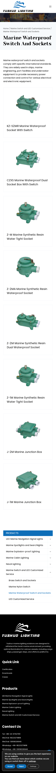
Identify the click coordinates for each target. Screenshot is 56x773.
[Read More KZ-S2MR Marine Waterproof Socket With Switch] (28, 104)
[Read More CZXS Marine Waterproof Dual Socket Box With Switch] (28, 158)
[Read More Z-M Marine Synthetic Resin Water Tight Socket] (28, 212)
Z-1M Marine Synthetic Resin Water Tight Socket (26, 400)
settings (32, 761)
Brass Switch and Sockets (22, 580)
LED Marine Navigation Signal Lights (24, 539)
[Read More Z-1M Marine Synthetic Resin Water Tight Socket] (28, 375)
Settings (33, 766)
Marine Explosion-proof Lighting (23, 551)
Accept (10, 766)
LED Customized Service (21, 599)
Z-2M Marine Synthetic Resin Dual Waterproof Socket (26, 345)
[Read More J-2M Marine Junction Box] (28, 430)
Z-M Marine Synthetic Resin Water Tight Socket (25, 237)
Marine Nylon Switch (19, 586)
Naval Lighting (13, 564)
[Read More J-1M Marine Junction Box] (28, 480)
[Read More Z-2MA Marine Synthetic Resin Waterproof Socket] (28, 267)
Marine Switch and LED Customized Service (24, 572)
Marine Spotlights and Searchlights (24, 545)
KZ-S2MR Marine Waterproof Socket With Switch (26, 128)
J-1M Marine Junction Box (24, 502)
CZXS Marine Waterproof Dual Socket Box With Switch (27, 182)
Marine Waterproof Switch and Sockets (30, 593)
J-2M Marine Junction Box (24, 452)
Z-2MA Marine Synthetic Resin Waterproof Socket (27, 291)
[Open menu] (50, 6)
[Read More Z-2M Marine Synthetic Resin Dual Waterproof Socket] (28, 321)
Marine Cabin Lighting (17, 557)
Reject (21, 766)
